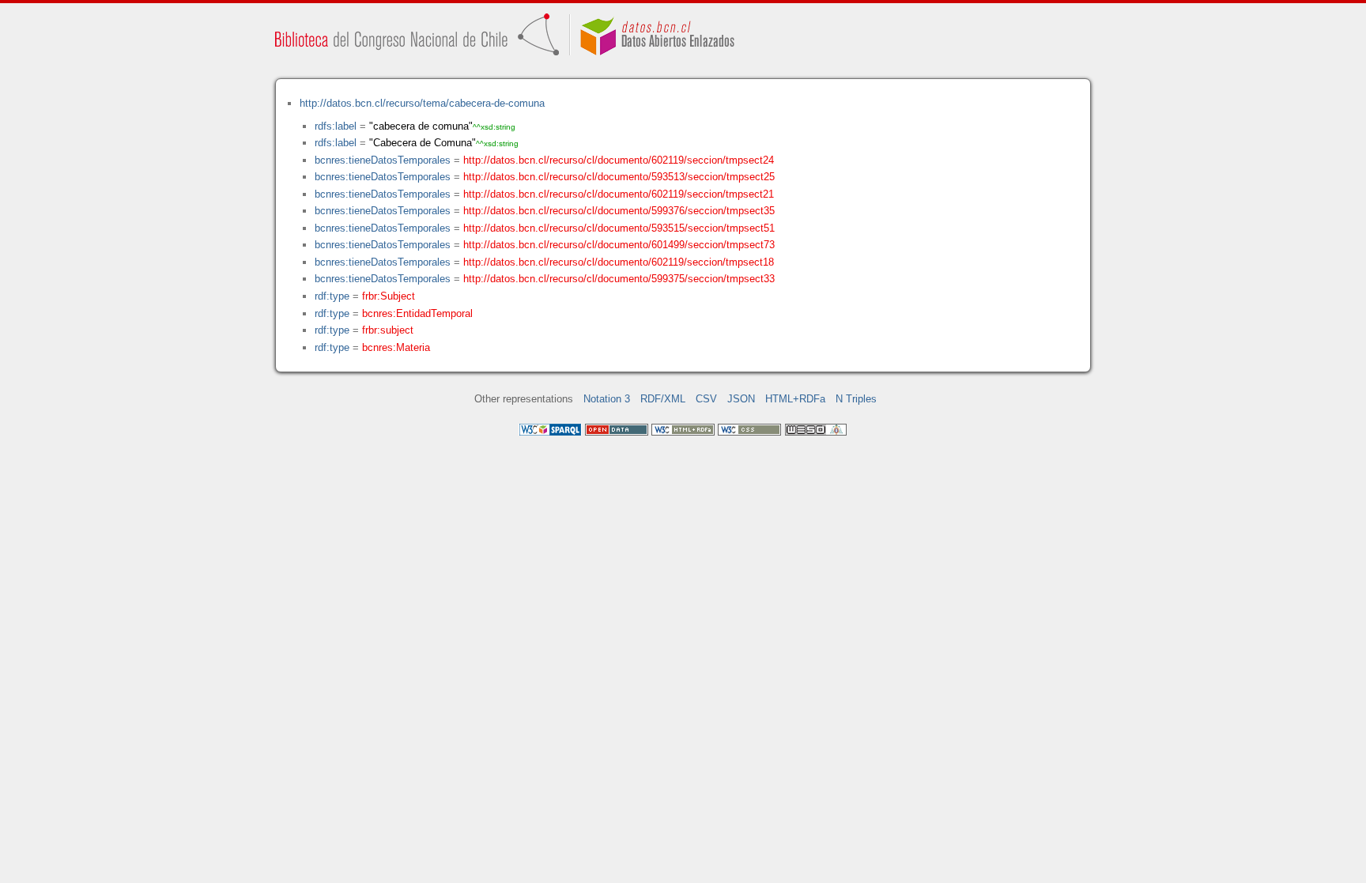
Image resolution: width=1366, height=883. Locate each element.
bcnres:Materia (396, 347)
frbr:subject (387, 330)
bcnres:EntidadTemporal (417, 313)
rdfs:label (336, 126)
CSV (706, 399)
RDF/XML (662, 399)
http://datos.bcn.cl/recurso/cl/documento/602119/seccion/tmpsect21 (618, 194)
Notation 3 (606, 399)
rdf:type (332, 296)
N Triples (856, 399)
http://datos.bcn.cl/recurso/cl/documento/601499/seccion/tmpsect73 (619, 245)
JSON (741, 399)
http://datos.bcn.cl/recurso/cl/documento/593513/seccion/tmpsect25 (619, 177)
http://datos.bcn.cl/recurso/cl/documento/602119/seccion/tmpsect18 (618, 262)
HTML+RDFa (795, 399)
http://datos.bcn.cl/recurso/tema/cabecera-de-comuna (422, 103)
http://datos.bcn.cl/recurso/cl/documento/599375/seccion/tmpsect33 (619, 279)
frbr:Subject (388, 296)
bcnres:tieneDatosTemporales (383, 160)
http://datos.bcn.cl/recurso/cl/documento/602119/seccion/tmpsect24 (618, 160)
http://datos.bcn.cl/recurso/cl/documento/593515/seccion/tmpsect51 (619, 228)
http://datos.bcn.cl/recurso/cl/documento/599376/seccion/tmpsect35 (619, 211)
